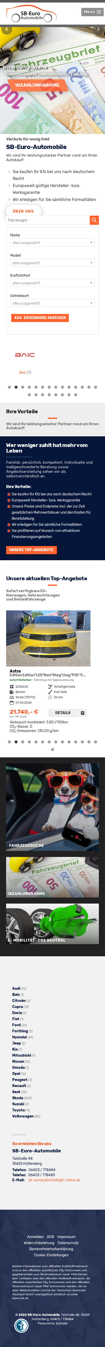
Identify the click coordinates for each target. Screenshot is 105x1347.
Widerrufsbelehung (39, 1243)
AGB (50, 1237)
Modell (15, 255)
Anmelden (35, 1237)
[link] (82, 713)
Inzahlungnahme (34, 85)
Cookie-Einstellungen (51, 1255)
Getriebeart (19, 296)
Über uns (23, 211)
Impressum (66, 1237)
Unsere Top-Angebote (31, 550)
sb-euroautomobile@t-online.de (54, 1180)
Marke (15, 235)
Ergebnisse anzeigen (40, 318)
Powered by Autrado (53, 1323)
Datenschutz (68, 1243)
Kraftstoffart (20, 275)
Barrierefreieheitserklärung (51, 1249)
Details (62, 713)
